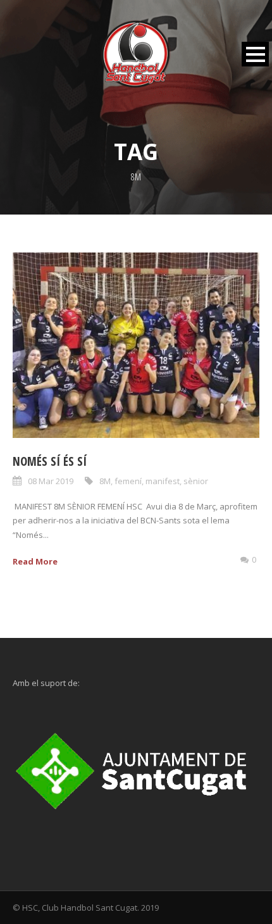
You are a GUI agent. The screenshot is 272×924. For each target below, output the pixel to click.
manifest (162, 481)
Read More (35, 561)
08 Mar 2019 (50, 481)
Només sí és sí (50, 461)
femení (128, 481)
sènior (195, 481)
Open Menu (255, 54)
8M (105, 481)
